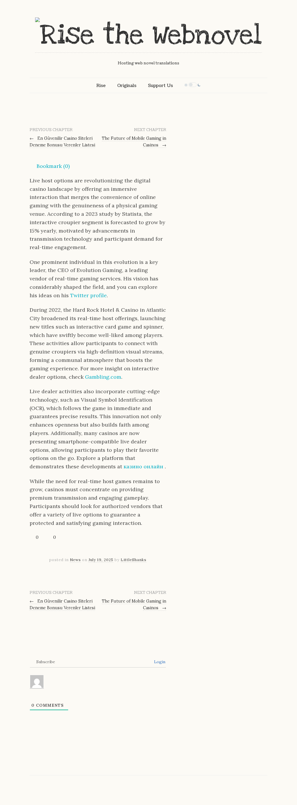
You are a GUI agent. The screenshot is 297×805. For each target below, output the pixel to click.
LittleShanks (133, 559)
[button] (50, 166)
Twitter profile (88, 295)
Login (159, 661)
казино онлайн (144, 466)
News (75, 559)
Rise (101, 85)
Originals (126, 85)
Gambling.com (103, 377)
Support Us (160, 85)
